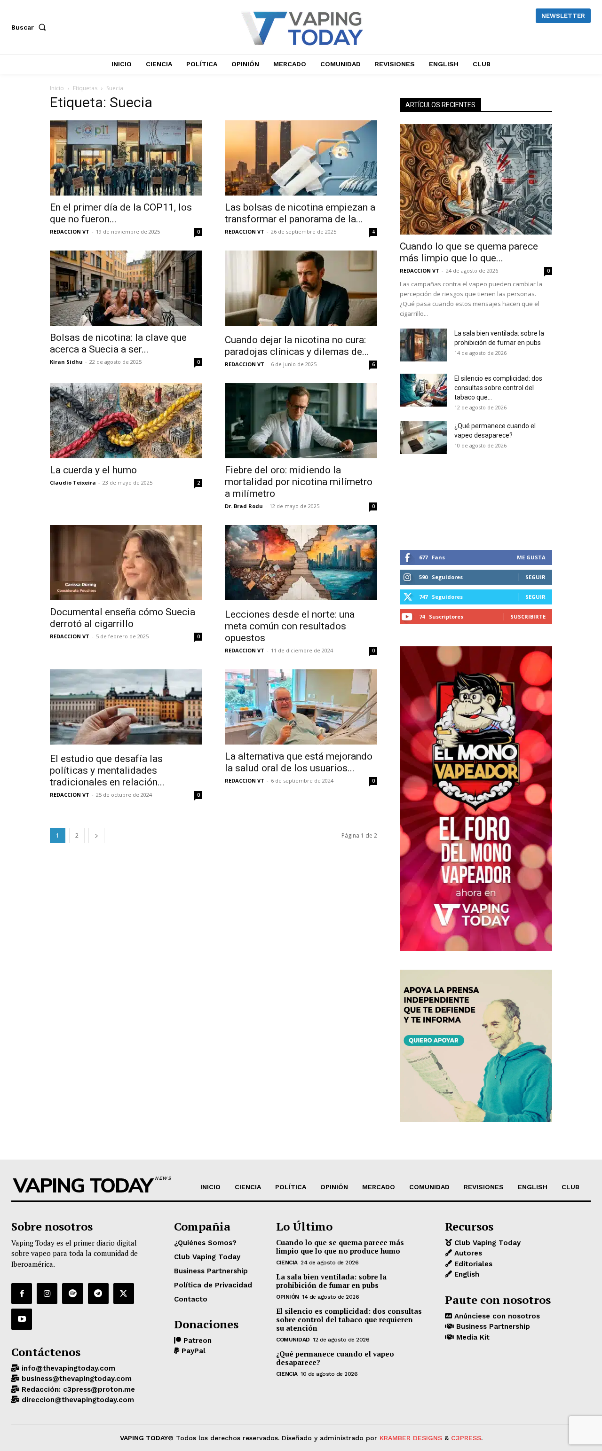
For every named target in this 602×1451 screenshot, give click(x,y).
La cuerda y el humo (93, 470)
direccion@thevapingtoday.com (76, 1400)
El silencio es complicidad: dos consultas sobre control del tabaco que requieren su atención (349, 1319)
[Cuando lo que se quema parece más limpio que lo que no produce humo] (476, 179)
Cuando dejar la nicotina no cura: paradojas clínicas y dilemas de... (297, 345)
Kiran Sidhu (66, 361)
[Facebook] (21, 1293)
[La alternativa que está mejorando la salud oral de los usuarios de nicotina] (301, 707)
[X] (123, 1293)
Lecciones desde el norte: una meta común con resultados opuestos (290, 626)
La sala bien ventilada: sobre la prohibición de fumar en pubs (331, 1281)
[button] (30, 27)
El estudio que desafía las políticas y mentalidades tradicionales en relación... (107, 770)
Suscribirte (528, 616)
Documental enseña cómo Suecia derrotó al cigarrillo (122, 617)
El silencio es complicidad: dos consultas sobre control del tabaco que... (498, 388)
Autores (467, 1253)
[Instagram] (47, 1293)
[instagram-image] (425, 502)
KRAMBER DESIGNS (411, 1438)
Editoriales (472, 1264)
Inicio (57, 88)
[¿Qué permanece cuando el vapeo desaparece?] (423, 437)
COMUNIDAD (293, 1339)
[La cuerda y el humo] (126, 420)
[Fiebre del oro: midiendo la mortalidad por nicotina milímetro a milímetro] (301, 420)
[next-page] (96, 835)
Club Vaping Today (486, 1243)
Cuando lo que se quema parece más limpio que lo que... (469, 252)
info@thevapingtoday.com (67, 1368)
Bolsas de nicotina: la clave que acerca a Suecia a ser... (118, 343)
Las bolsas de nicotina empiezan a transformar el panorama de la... (300, 213)
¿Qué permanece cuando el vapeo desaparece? (335, 1358)
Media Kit (472, 1337)
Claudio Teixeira (73, 482)
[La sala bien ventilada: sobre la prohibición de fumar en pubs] (423, 345)
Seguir (535, 576)
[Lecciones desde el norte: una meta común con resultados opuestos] (301, 564)
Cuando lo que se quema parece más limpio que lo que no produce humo (340, 1246)
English (465, 1274)
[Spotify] (72, 1293)
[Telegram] (98, 1293)
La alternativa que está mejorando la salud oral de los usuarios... (298, 762)
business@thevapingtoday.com (75, 1378)
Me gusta (531, 557)
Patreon (196, 1340)
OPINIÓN (287, 1297)
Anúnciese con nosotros (496, 1316)
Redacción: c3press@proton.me (77, 1389)
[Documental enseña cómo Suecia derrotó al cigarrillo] (126, 562)
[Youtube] (21, 1319)
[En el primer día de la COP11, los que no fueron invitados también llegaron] (126, 158)
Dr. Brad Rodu (244, 506)
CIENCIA (287, 1262)
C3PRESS (466, 1438)
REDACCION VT (69, 231)
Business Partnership (492, 1326)
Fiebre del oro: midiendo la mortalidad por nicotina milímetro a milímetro (298, 481)
